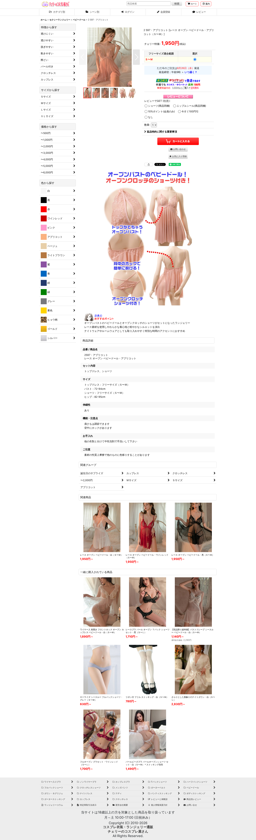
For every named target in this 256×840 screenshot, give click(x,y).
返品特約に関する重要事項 (162, 131)
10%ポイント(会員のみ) (161, 111)
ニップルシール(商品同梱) (191, 105)
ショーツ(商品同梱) (159, 105)
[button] (206, 3)
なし (150, 117)
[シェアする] (148, 164)
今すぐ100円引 (190, 111)
